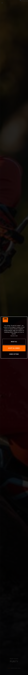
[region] (14, 338)
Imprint (16, 335)
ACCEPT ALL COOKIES (14, 348)
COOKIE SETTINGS (14, 354)
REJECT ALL (14, 342)
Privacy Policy (13, 335)
